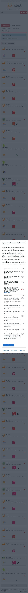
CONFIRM (8, 345)
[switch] (22, 272)
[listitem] (14, 269)
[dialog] (14, 296)
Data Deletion (6, 350)
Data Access (14, 350)
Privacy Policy (22, 350)
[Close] (25, 243)
